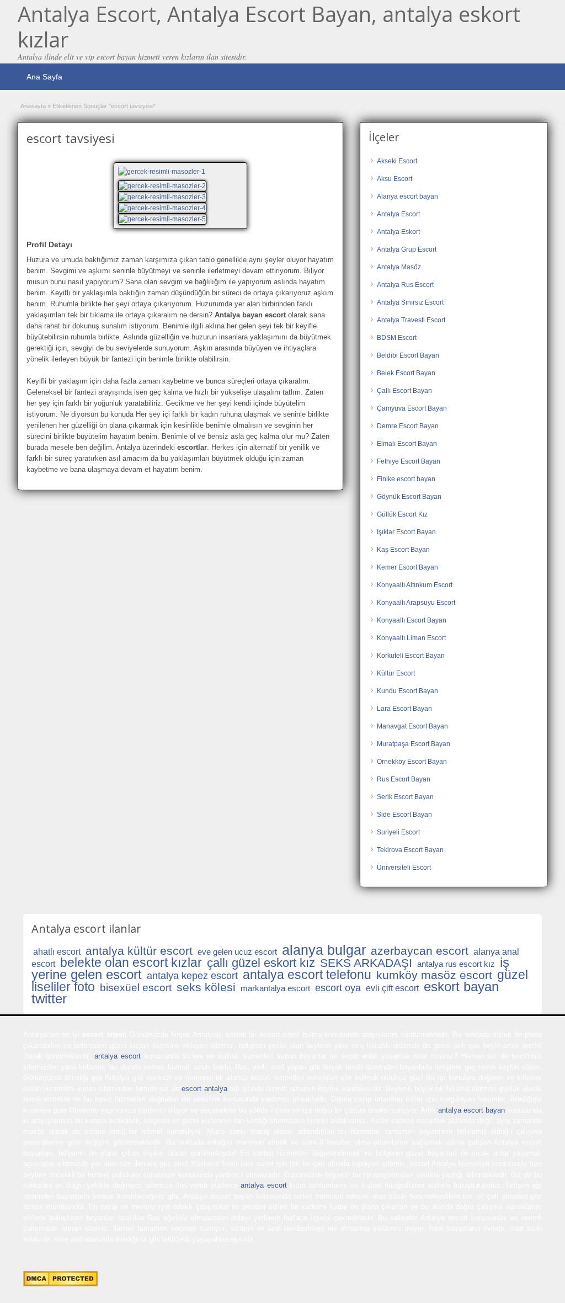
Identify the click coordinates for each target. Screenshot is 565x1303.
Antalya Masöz (399, 267)
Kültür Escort (396, 673)
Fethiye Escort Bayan (408, 461)
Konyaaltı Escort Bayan (411, 620)
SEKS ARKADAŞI (366, 962)
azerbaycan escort (419, 950)
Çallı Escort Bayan (404, 391)
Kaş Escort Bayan (403, 550)
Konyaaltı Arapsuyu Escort (416, 603)
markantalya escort (275, 988)
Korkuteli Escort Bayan (411, 656)
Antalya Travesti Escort (411, 320)
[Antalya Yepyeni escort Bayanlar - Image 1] (163, 185)
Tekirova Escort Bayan (410, 850)
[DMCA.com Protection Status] (60, 1284)
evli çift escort (392, 988)
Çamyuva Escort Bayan (412, 408)
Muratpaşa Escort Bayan (413, 744)
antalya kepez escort (192, 975)
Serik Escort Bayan (405, 797)
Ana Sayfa (44, 76)
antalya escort (117, 1056)
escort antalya (204, 1088)
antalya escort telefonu (307, 974)
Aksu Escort (394, 179)
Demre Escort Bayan (408, 426)
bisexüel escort (136, 987)
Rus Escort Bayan (403, 779)
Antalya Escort (398, 214)
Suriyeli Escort (398, 832)
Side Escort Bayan (404, 814)
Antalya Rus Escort (405, 285)
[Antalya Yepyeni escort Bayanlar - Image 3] (163, 207)
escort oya (338, 987)
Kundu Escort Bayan (407, 691)
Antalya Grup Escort (406, 249)
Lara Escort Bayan (404, 708)
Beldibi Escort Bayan (408, 355)
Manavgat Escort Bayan (412, 726)
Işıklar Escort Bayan (406, 532)
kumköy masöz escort (434, 975)
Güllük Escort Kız (402, 514)
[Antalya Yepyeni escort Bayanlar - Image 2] (163, 196)
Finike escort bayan (406, 479)
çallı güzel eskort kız (261, 963)
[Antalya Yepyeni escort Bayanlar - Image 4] (163, 218)
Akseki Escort (397, 161)
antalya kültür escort (139, 950)
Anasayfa (33, 106)
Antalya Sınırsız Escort (410, 302)
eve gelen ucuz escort (237, 951)
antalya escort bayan (471, 1110)
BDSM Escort (397, 338)
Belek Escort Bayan (406, 373)
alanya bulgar (324, 950)
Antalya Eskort (398, 232)
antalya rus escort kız (456, 964)
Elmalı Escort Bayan (407, 444)
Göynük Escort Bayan (409, 497)
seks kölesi (206, 987)
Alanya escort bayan (407, 196)
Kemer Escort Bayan (407, 567)
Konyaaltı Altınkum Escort (414, 585)
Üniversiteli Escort (404, 867)
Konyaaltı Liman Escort (411, 638)
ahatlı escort (57, 951)
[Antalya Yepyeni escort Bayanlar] (180, 172)
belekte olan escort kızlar (131, 962)
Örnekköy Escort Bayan (412, 761)
